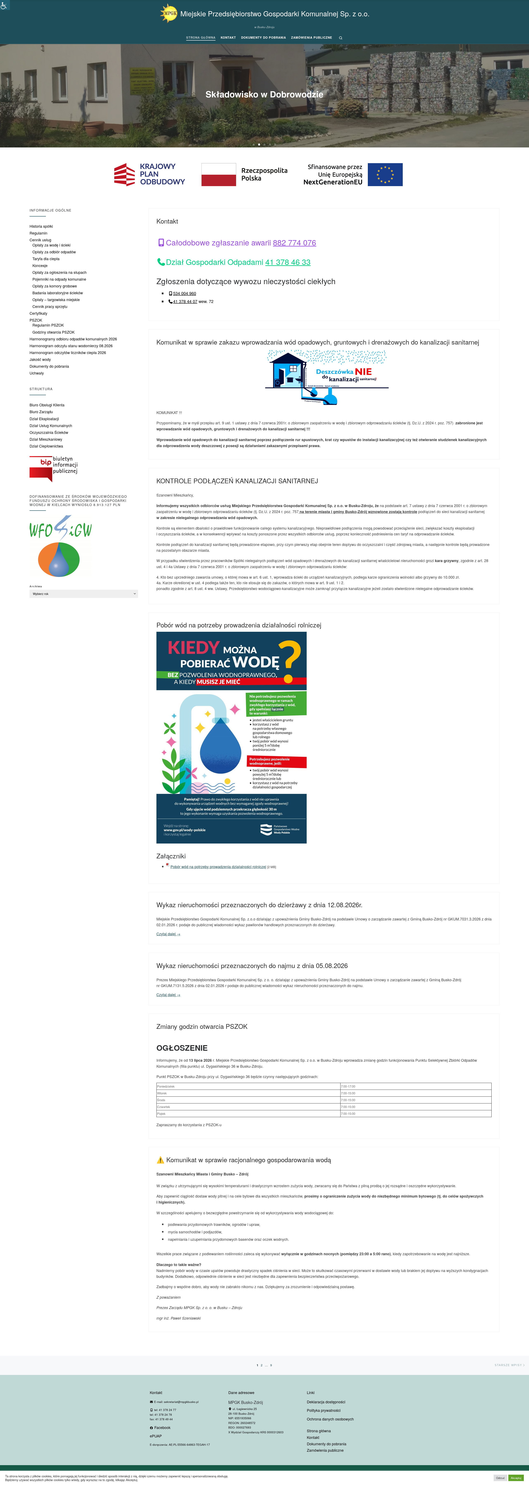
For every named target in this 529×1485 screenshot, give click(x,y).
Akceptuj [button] (516, 1478)
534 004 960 (184, 293)
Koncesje (40, 265)
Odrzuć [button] (500, 1478)
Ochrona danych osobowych (330, 1419)
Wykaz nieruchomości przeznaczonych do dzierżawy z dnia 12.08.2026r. (259, 904)
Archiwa (36, 586)
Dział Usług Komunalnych (51, 425)
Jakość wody (40, 359)
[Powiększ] (301, 637)
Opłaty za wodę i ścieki (51, 245)
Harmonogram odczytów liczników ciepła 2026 (68, 352)
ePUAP (156, 1435)
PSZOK (36, 320)
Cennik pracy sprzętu (49, 306)
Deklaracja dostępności (326, 1401)
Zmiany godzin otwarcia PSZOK (202, 1026)
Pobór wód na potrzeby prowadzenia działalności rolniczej (238, 624)
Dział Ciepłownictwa (46, 446)
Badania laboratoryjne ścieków (57, 292)
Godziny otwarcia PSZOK (53, 332)
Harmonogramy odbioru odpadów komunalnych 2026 (73, 338)
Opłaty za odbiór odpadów (54, 251)
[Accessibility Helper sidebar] (5, 5)
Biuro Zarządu (41, 411)
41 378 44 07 (185, 301)
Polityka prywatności (324, 1410)
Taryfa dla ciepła (46, 258)
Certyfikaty (38, 313)
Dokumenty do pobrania (49, 366)
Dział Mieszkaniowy (46, 439)
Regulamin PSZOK (48, 325)
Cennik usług (40, 239)
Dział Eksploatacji (44, 418)
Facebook (161, 1427)
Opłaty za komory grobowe (54, 286)
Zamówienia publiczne (325, 1450)
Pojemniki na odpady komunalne (59, 279)
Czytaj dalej (168, 933)
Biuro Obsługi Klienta (47, 404)
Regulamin (38, 233)
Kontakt (167, 220)
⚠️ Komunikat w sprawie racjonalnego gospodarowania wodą (243, 1159)
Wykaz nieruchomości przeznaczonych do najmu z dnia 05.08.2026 (252, 965)
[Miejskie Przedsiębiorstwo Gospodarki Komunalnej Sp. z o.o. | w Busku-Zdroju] (168, 12)
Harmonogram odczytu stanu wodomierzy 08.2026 (71, 345)
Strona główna (319, 1431)
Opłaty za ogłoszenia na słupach (59, 272)
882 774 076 (294, 242)
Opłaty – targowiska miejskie (56, 299)
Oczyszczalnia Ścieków (49, 432)
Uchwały (37, 373)
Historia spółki (41, 226)
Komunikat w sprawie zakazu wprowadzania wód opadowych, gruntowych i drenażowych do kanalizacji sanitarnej (317, 341)
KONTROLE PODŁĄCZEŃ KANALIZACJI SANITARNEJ (237, 480)
